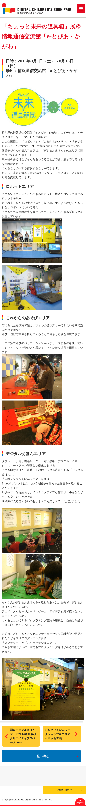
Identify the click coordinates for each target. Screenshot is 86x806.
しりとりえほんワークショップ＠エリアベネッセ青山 (57, 734)
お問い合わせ (64, 789)
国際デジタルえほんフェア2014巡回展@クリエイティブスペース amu (23, 736)
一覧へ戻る (41, 756)
